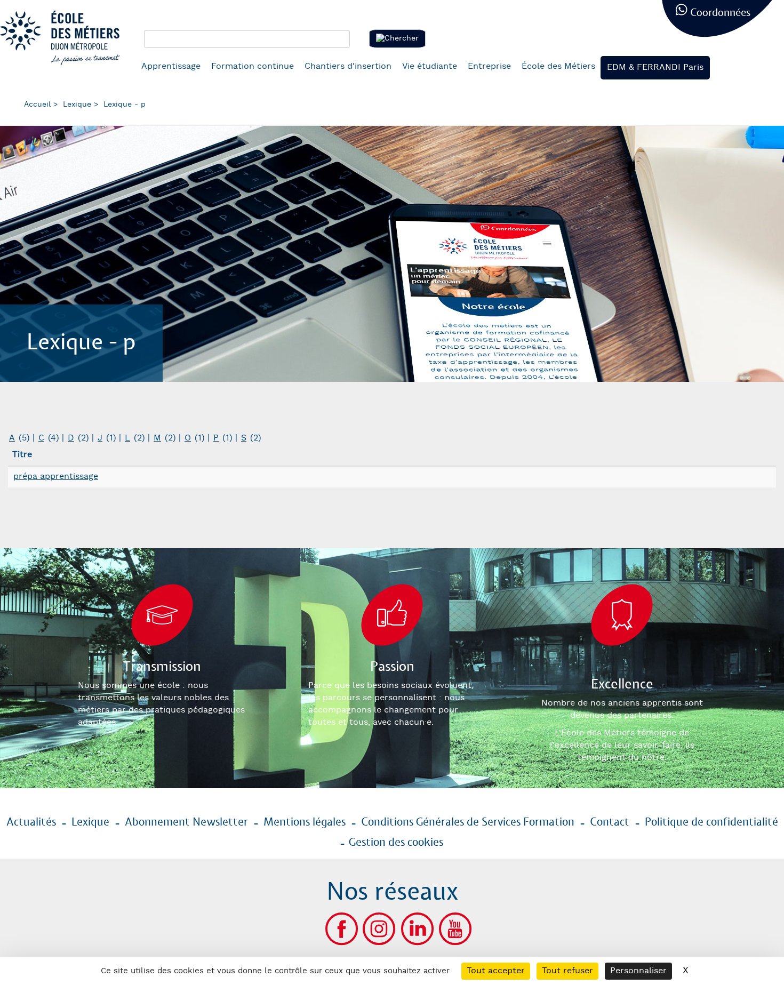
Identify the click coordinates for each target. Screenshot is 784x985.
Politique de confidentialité (711, 822)
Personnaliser (638, 970)
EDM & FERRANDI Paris (655, 67)
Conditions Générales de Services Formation (467, 822)
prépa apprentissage (55, 476)
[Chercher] (397, 38)
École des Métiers (558, 66)
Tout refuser (567, 970)
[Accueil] (64, 38)
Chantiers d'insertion (348, 66)
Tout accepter (496, 970)
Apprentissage (171, 66)
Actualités (31, 822)
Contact (609, 822)
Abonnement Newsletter (186, 822)
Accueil (37, 104)
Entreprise (489, 66)
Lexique (77, 104)
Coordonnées (720, 13)
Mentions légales (304, 822)
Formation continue (252, 66)
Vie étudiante (429, 66)
